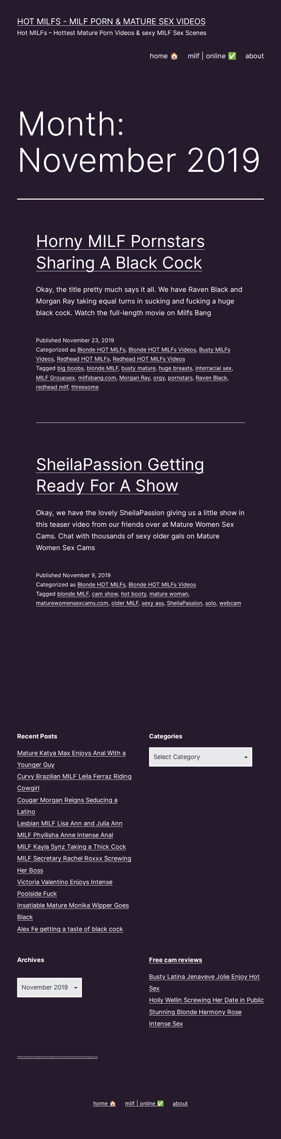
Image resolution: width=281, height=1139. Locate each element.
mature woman (168, 593)
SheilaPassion (184, 603)
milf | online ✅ (212, 56)
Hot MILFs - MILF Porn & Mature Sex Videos (111, 21)
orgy (159, 377)
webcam (230, 603)
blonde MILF (102, 368)
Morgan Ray (134, 377)
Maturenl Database (22, 1057)
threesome (85, 386)
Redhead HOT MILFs (83, 358)
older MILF (124, 603)
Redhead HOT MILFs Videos (149, 358)
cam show (105, 593)
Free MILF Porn (56, 1057)
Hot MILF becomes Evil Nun (80, 1057)
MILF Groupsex (55, 377)
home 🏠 (164, 56)
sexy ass (153, 603)
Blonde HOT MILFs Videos (162, 349)
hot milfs (30, 1057)
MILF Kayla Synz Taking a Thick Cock (71, 846)
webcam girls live (93, 1057)
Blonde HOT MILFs (101, 349)
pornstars (180, 377)
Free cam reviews (175, 959)
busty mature (138, 368)
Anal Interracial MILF (39, 1057)
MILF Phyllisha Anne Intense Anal (65, 835)
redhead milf (52, 386)
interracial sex (213, 368)
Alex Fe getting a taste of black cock (70, 929)
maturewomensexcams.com (72, 603)
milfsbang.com (97, 377)
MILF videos (48, 1057)
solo (210, 603)
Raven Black (211, 377)
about (254, 56)
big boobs (70, 368)
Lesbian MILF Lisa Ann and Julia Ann (70, 823)
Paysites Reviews (66, 1057)
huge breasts (175, 368)
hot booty (133, 593)
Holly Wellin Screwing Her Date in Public (206, 1000)
